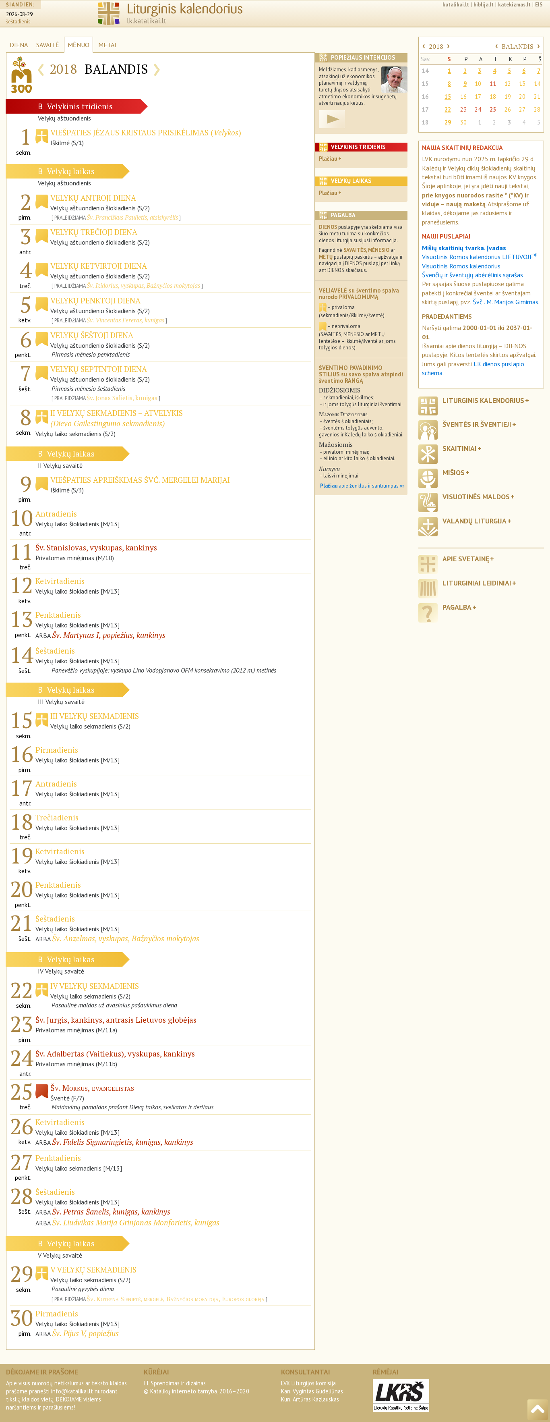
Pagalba (456, 607)
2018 (436, 46)
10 (478, 83)
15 (425, 83)
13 (522, 83)
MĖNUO (78, 45)
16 (425, 96)
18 (493, 96)
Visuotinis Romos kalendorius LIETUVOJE (479, 257)
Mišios (453, 472)
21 (537, 96)
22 (448, 109)
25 (493, 109)
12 (508, 83)
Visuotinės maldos (476, 496)
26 (508, 109)
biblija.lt (483, 4)
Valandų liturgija (474, 520)
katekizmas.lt (514, 4)
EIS (538, 4)
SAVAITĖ (47, 45)
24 (478, 109)
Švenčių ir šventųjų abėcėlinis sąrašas (472, 275)
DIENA (19, 45)
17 (478, 96)
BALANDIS (517, 46)
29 (448, 122)
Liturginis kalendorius (483, 400)
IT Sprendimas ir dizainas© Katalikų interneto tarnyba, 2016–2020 (196, 1387)
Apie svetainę (465, 558)
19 (508, 96)
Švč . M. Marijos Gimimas (505, 302)
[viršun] (537, 1409)
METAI (107, 45)
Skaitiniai (459, 448)
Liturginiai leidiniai (476, 582)
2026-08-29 (19, 14)
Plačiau (328, 158)
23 (463, 109)
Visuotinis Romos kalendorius (461, 266)
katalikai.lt (455, 4)
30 (463, 122)
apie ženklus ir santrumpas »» (362, 485)
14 (425, 71)
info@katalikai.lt (72, 1391)
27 (522, 109)
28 (537, 109)
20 (522, 96)
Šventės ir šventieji (476, 424)
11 (493, 83)
